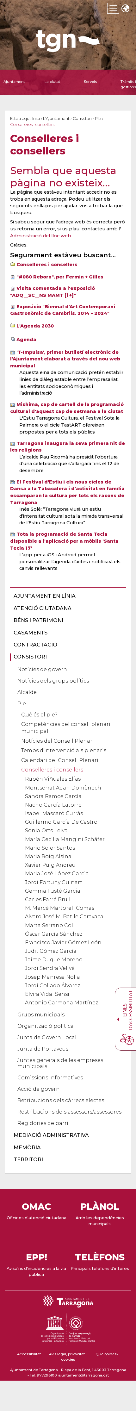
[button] (125, 9)
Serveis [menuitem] (90, 81)
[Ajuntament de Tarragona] (68, 49)
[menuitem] (66, 596)
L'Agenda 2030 (35, 326)
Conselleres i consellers (46, 264)
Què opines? (107, 1354)
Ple (98, 118)
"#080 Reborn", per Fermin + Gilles (59, 277)
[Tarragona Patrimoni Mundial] (68, 1342)
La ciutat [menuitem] (52, 81)
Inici (36, 118)
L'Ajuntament (56, 118)
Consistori (82, 118)
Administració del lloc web (40, 236)
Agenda (26, 339)
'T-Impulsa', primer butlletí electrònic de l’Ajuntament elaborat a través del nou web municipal (65, 359)
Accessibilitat (29, 1354)
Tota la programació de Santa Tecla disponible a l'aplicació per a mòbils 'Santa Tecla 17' (64, 541)
